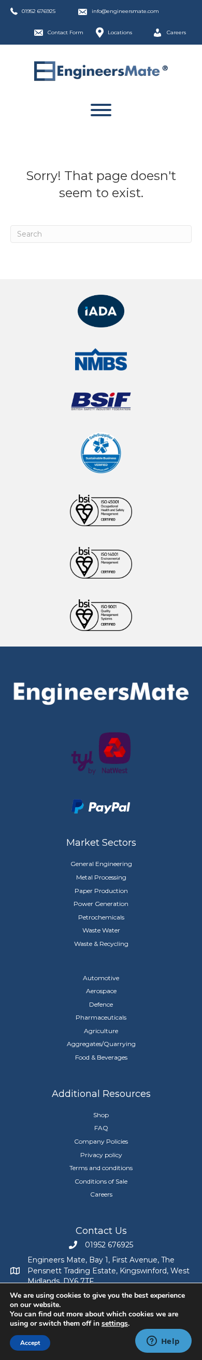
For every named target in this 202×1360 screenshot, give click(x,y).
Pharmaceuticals (101, 1017)
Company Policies (101, 1141)
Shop (101, 1115)
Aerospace (101, 991)
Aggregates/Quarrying (101, 1044)
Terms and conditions (101, 1168)
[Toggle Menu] (101, 110)
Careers (101, 1194)
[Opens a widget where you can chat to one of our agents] (163, 1342)
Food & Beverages (101, 1057)
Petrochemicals (101, 917)
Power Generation (101, 904)
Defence (101, 1004)
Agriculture (101, 1031)
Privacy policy (101, 1155)
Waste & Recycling (101, 943)
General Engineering (101, 864)
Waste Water (101, 930)
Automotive (101, 978)
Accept (30, 1343)
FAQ (101, 1128)
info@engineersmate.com (125, 11)
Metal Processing (101, 877)
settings (115, 1323)
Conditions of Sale (101, 1181)
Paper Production (101, 891)
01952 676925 (38, 11)
